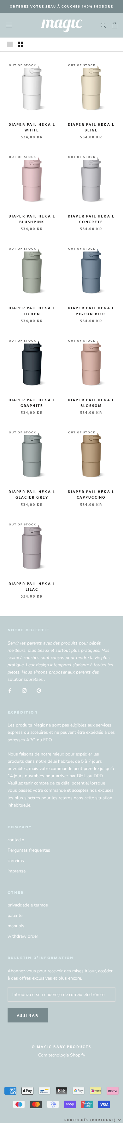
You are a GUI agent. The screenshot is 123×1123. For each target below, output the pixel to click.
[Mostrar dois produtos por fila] (20, 44)
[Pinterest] (39, 690)
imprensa (17, 871)
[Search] (103, 25)
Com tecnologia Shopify (61, 1055)
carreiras (16, 861)
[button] (93, 1120)
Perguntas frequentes (29, 850)
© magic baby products (61, 1046)
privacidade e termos (28, 905)
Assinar (28, 1015)
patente (15, 915)
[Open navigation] (9, 25)
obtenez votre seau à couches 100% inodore (61, 6)
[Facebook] (10, 690)
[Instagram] (24, 690)
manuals (16, 926)
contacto (16, 840)
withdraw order (23, 936)
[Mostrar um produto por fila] (10, 44)
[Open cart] (114, 25)
